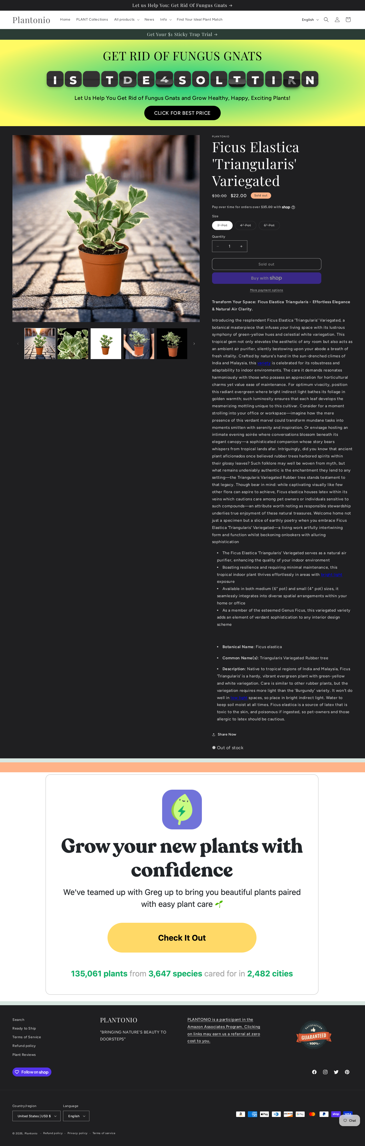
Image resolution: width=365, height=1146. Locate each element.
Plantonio (31, 1133)
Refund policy (24, 1046)
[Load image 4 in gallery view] (139, 343)
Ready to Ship (24, 1028)
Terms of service (104, 1133)
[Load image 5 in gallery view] (172, 343)
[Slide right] (194, 343)
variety (264, 363)
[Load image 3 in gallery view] (106, 343)
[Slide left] (17, 343)
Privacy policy (78, 1133)
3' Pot (225, 226)
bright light (331, 574)
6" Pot (272, 226)
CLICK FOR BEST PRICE (182, 113)
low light (239, 697)
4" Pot (248, 226)
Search (18, 1020)
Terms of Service (26, 1037)
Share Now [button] (227, 734)
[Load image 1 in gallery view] (40, 343)
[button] (126, 19)
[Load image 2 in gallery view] (73, 343)
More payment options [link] (266, 290)
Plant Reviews (24, 1055)
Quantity (218, 236)
